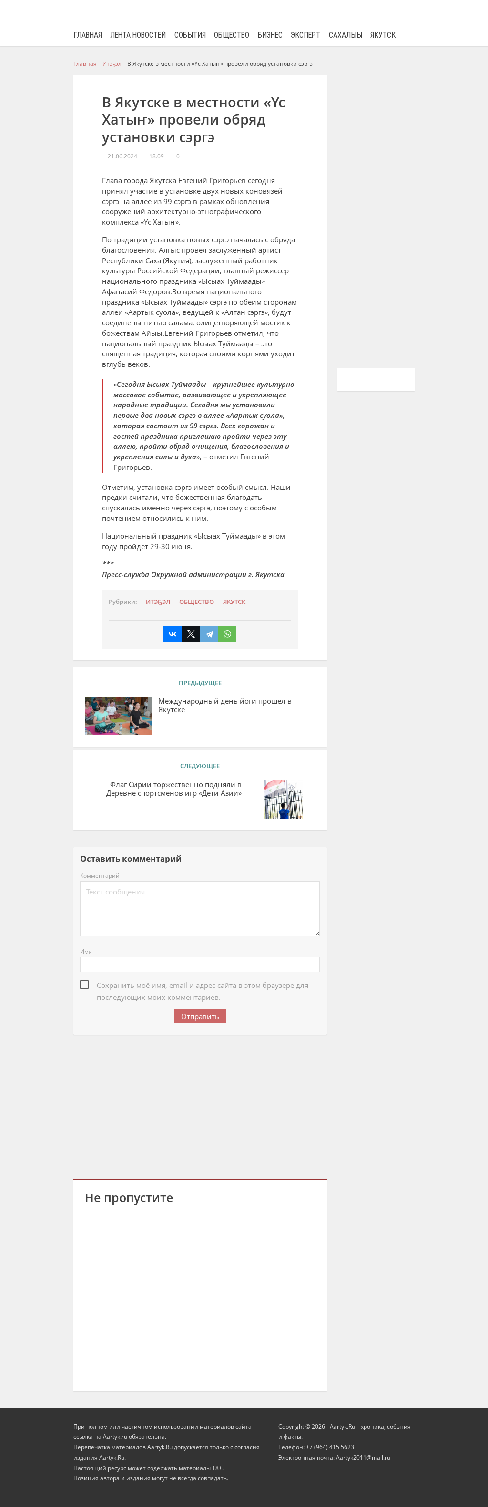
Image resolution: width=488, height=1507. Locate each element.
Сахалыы (345, 35)
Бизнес (270, 35)
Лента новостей (138, 35)
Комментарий (100, 875)
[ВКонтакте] (172, 634)
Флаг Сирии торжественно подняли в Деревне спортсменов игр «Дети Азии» (174, 789)
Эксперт (305, 35)
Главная (87, 35)
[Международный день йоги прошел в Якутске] (118, 716)
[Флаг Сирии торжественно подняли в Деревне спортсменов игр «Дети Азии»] (282, 799)
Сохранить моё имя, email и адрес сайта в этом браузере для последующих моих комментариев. (202, 986)
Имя (86, 951)
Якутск (383, 35)
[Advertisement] (200, 1105)
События (190, 35)
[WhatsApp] (227, 634)
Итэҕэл (158, 601)
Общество (231, 35)
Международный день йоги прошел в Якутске (225, 705)
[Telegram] (209, 634)
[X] (191, 634)
